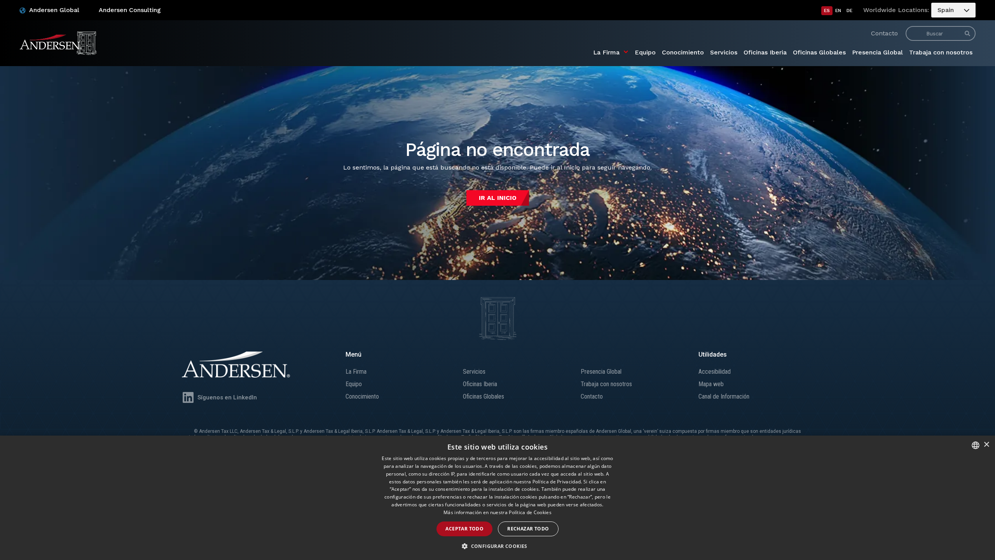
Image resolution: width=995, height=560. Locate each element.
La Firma (606, 52)
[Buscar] (967, 33)
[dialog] (497, 498)
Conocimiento (683, 52)
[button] (497, 546)
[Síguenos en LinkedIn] (188, 397)
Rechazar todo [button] (528, 528)
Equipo (645, 52)
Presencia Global (877, 52)
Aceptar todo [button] (464, 528)
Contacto (884, 33)
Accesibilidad (714, 371)
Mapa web (711, 384)
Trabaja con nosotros (940, 52)
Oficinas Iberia (765, 52)
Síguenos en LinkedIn (227, 397)
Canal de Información (723, 396)
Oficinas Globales (819, 52)
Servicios (723, 52)
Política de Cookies (530, 512)
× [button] (986, 445)
